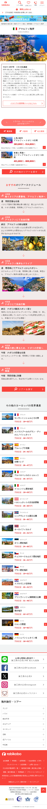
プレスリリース (12, 764)
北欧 (4, 734)
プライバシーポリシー (34, 772)
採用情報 (23, 761)
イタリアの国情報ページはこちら (23, 103)
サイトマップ (34, 782)
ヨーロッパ (7, 729)
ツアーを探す (26, 389)
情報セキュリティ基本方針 (18, 782)
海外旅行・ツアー (11, 701)
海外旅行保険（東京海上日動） (31, 768)
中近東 (5, 745)
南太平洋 (6, 719)
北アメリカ (7, 740)
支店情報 (23, 764)
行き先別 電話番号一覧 (10, 768)
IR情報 (14, 761)
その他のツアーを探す (26, 172)
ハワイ (5, 714)
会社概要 (6, 761)
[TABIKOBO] (6, 3)
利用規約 (21, 772)
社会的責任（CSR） (35, 761)
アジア (5, 708)
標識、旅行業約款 (9, 772)
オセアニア (7, 724)
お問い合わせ (33, 764)
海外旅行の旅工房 (6, 24)
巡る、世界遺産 (27, 24)
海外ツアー (17, 24)
